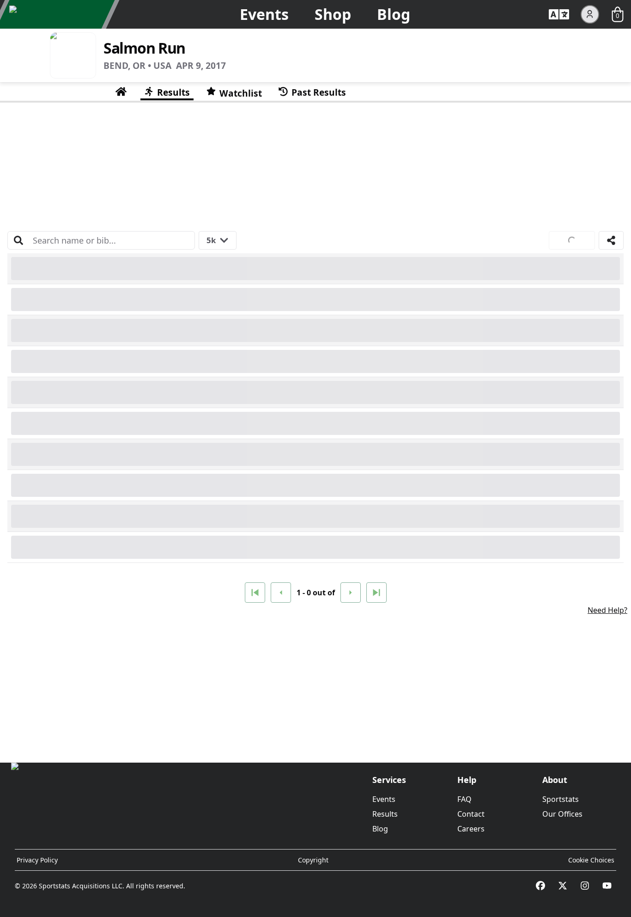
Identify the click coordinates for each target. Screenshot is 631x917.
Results (385, 814)
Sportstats (560, 799)
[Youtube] (607, 885)
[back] (281, 592)
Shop (333, 14)
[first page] (255, 592)
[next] (350, 592)
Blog (393, 14)
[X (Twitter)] (562, 885)
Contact (471, 814)
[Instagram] (585, 885)
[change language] (559, 14)
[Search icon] (18, 240)
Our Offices (562, 814)
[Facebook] (540, 885)
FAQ (464, 799)
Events (264, 14)
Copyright (313, 860)
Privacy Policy (37, 860)
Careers (471, 829)
